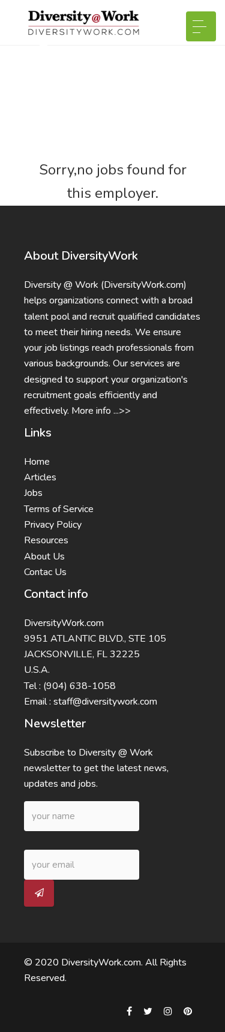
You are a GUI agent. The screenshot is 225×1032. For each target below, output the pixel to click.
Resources (46, 540)
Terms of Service (59, 509)
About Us (44, 556)
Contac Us (45, 572)
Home (37, 461)
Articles (40, 477)
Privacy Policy (53, 524)
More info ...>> (101, 410)
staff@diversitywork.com (105, 701)
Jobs (33, 493)
